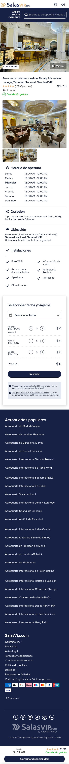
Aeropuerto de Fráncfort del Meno (25, 546)
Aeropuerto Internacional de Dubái (25, 486)
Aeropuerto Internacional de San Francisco (30, 614)
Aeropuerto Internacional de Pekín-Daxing (29, 571)
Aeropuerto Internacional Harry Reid (26, 622)
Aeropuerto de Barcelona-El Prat (24, 442)
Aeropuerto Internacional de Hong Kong (28, 467)
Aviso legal (11, 651)
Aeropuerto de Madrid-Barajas (22, 426)
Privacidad (11, 646)
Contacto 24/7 (13, 642)
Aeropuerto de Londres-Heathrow (24, 434)
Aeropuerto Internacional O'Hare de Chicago (31, 589)
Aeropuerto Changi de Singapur (23, 511)
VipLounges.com (42, 679)
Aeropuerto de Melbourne (20, 562)
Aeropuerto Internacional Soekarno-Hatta (29, 477)
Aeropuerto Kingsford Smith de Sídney (27, 537)
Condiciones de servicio (19, 660)
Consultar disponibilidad (34, 759)
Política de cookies (16, 665)
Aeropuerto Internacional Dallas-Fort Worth (30, 605)
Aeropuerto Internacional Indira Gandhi (28, 529)
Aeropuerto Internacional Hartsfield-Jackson (30, 581)
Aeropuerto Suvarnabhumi (20, 494)
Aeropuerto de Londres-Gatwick (23, 554)
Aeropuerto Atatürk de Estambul (24, 519)
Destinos (10, 670)
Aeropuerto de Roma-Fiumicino (23, 451)
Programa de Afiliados (17, 674)
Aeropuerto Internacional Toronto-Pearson (29, 459)
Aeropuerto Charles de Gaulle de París (27, 597)
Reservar (34, 374)
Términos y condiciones (18, 656)
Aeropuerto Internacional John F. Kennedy (30, 502)
